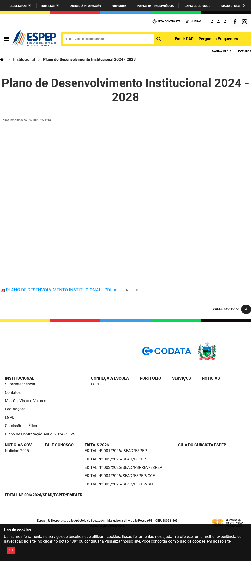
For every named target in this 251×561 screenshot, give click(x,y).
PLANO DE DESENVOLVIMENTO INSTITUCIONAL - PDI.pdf (62, 289)
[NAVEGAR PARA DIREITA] (243, 5)
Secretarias (18, 6)
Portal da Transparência (155, 6)
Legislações (15, 409)
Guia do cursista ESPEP (202, 445)
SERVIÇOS (181, 378)
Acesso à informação (85, 6)
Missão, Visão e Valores (25, 400)
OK (11, 550)
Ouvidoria (119, 6)
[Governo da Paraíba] (221, 359)
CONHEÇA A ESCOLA (110, 378)
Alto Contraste (168, 21)
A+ (219, 21)
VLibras (196, 21)
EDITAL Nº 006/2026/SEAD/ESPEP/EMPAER (43, 495)
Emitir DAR (184, 39)
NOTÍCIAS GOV (18, 445)
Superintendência (20, 384)
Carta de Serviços (197, 6)
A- (213, 21)
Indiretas (48, 6)
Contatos (13, 392)
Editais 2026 (97, 445)
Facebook (236, 22)
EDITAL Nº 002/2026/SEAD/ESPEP (115, 459)
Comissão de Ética (21, 425)
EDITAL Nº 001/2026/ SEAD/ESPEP (116, 450)
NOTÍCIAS (211, 378)
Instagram (245, 22)
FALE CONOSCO (59, 445)
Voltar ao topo (226, 309)
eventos (244, 51)
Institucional (24, 59)
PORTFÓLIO (150, 378)
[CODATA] (166, 352)
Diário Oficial (230, 6)
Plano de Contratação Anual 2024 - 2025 (40, 434)
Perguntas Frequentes (218, 39)
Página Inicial (222, 51)
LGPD (10, 417)
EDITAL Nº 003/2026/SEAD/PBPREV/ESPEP (123, 467)
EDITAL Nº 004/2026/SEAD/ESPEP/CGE (120, 475)
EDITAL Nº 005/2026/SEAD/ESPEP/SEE (119, 484)
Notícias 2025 (17, 450)
